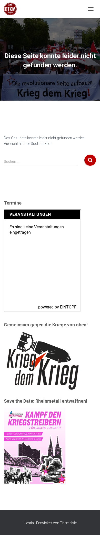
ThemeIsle (68, 523)
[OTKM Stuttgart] (12, 9)
